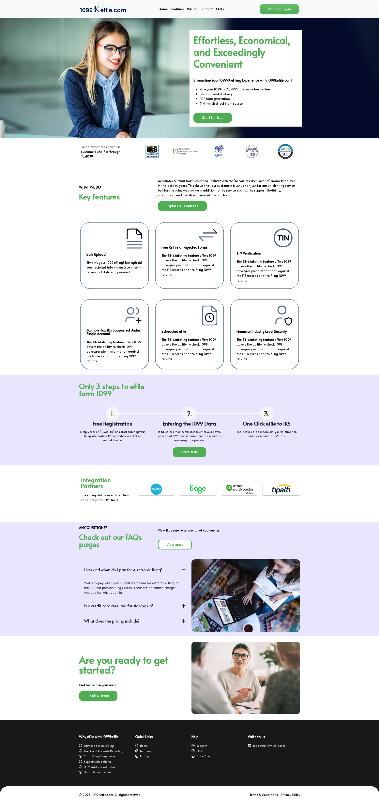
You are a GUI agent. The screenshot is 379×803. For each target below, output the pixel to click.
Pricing (192, 9)
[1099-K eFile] (109, 9)
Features (177, 9)
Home (163, 9)
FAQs (220, 9)
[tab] (133, 570)
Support (207, 9)
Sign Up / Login (279, 9)
